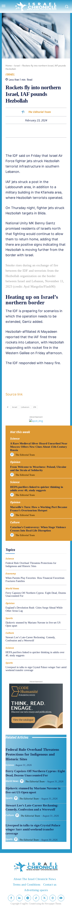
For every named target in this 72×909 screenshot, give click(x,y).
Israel (17, 65)
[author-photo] (12, 455)
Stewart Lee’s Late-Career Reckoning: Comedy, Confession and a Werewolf (30, 639)
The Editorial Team (39, 112)
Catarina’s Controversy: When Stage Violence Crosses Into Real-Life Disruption (38, 529)
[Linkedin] (40, 130)
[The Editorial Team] (24, 112)
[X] (23, 130)
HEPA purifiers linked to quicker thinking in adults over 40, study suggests (36, 488)
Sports (9, 618)
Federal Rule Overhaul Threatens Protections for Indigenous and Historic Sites (31, 565)
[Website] (52, 898)
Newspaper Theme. (53, 903)
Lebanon (25, 407)
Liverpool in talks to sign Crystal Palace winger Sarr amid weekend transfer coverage (33, 829)
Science (15, 438)
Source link (14, 394)
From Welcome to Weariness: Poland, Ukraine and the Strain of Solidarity (38, 468)
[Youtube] (61, 898)
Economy (40, 542)
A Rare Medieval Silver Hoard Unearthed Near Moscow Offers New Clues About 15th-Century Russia (38, 447)
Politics (37, 545)
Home (9, 65)
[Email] (48, 130)
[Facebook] (14, 130)
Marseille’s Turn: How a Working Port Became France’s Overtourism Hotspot (38, 509)
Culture (15, 522)
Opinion (15, 462)
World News (12, 588)
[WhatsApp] (31, 130)
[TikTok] (36, 898)
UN (34, 407)
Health (52, 542)
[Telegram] (57, 130)
